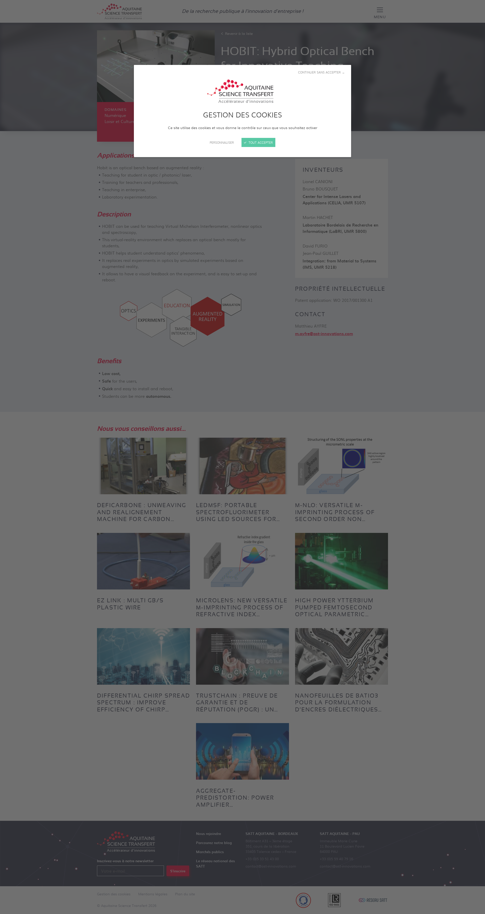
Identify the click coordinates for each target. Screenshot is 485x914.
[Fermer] (242, 457)
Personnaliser (222, 142)
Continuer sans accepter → (321, 72)
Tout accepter (260, 142)
